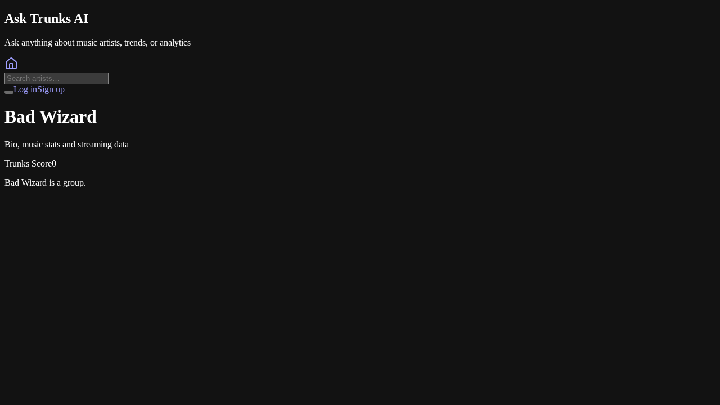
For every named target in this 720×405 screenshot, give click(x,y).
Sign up (51, 89)
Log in (25, 89)
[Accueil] (11, 67)
